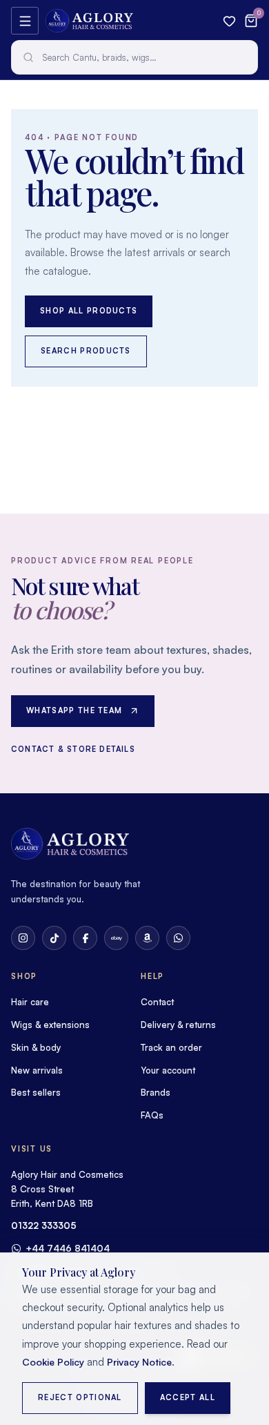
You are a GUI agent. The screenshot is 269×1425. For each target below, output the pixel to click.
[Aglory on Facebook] (85, 938)
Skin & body (36, 1047)
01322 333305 (44, 1225)
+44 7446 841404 (68, 1248)
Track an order (171, 1047)
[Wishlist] (229, 21)
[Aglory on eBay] (116, 938)
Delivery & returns (178, 1024)
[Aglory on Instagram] (23, 938)
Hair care (30, 1001)
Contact (157, 1001)
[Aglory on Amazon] (147, 938)
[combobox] (134, 57)
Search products (86, 351)
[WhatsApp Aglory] (178, 938)
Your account (168, 1070)
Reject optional (80, 1397)
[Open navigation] (25, 21)
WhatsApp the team (74, 710)
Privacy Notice (139, 1362)
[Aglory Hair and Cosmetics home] (89, 20)
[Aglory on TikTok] (54, 938)
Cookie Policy (53, 1362)
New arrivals (37, 1070)
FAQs (152, 1115)
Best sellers (36, 1092)
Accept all (187, 1397)
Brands (155, 1092)
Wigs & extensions (50, 1024)
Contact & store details (73, 749)
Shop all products (88, 311)
